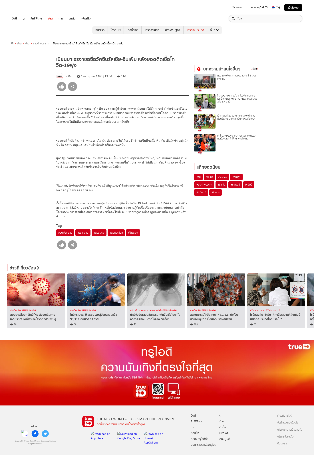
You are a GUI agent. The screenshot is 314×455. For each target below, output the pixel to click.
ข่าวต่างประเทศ (195, 30)
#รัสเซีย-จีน (83, 233)
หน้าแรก (100, 30)
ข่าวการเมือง (151, 30)
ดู (24, 18)
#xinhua (222, 177)
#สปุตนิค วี (99, 233)
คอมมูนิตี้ (224, 439)
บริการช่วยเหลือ (285, 437)
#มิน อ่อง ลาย (65, 233)
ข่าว (27, 44)
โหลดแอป (238, 7)
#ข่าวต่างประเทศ (204, 184)
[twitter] (45, 433)
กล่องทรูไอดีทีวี (199, 439)
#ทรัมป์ (248, 184)
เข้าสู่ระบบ (293, 7)
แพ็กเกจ (224, 433)
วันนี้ (14, 18)
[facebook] (35, 433)
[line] (25, 433)
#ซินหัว (209, 177)
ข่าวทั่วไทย (132, 30)
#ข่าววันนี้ (235, 184)
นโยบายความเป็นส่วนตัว (289, 430)
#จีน (198, 177)
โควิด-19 (116, 30)
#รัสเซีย (221, 184)
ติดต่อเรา (282, 444)
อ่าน (50, 18)
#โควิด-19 (133, 233)
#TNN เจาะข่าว (258, 310)
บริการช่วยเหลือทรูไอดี (203, 445)
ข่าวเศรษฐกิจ (172, 30)
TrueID (22, 7)
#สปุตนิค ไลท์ (116, 233)
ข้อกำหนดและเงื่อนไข (287, 423)
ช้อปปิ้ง (195, 433)
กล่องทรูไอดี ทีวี (259, 7)
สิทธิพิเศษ (36, 18)
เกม (61, 18)
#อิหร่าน (216, 192)
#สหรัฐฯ (236, 177)
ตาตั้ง (72, 18)
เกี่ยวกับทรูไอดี (284, 416)
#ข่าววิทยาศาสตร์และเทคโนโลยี (146, 310)
